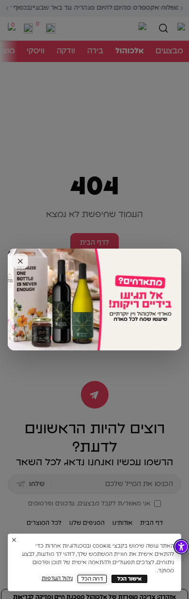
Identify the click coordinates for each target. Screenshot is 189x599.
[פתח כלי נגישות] (181, 546)
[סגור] (20, 261)
